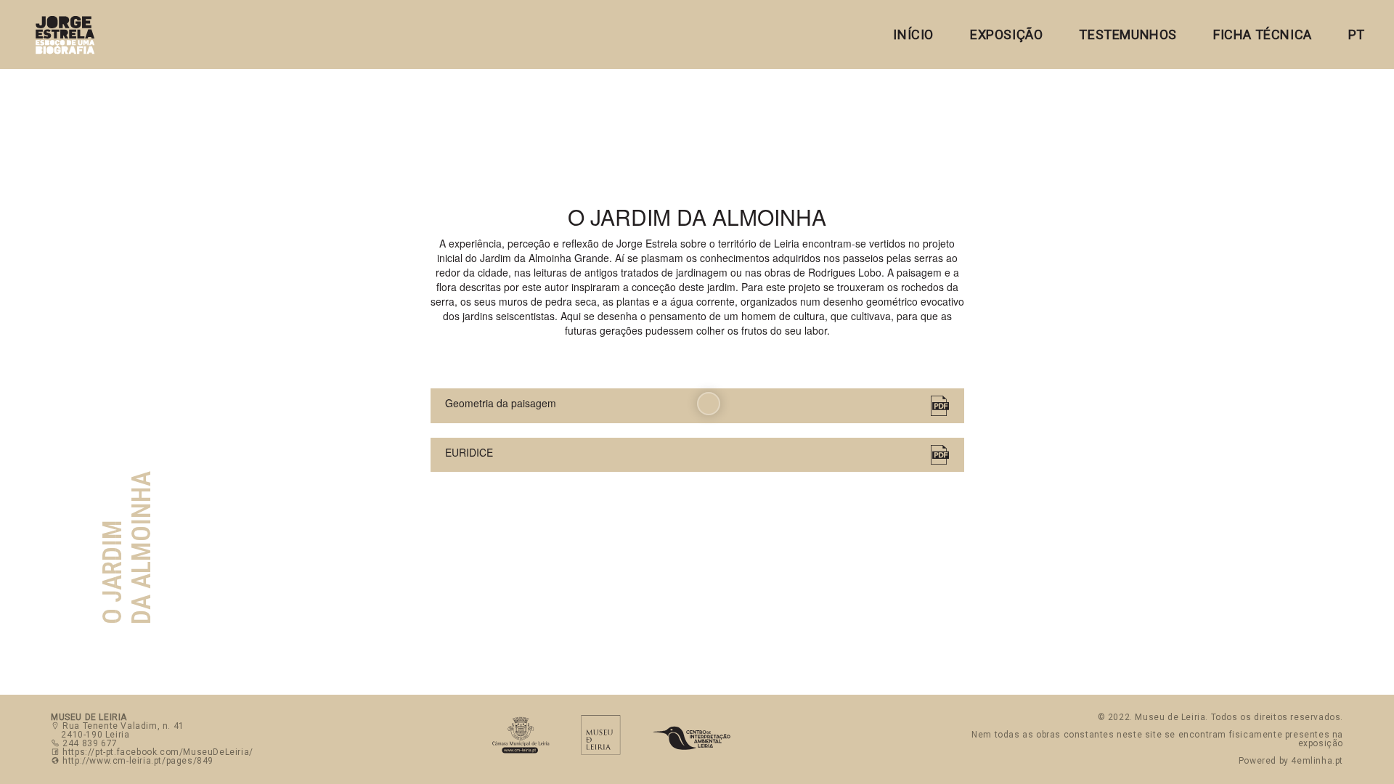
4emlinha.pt (1317, 761)
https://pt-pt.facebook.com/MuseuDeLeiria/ (157, 752)
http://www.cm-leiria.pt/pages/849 (137, 761)
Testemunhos (1128, 34)
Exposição (1006, 34)
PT (1356, 34)
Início (913, 34)
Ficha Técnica (1262, 34)
